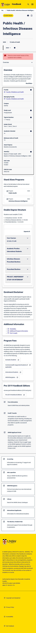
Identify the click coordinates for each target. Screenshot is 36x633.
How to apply (13, 333)
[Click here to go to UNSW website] (5, 5)
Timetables (13, 329)
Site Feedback (10, 626)
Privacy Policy (10, 607)
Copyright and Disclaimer (13, 598)
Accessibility (9, 616)
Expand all (27, 231)
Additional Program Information (19, 331)
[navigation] (12, 360)
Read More (29, 83)
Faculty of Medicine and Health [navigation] (15, 92)
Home (3, 10)
